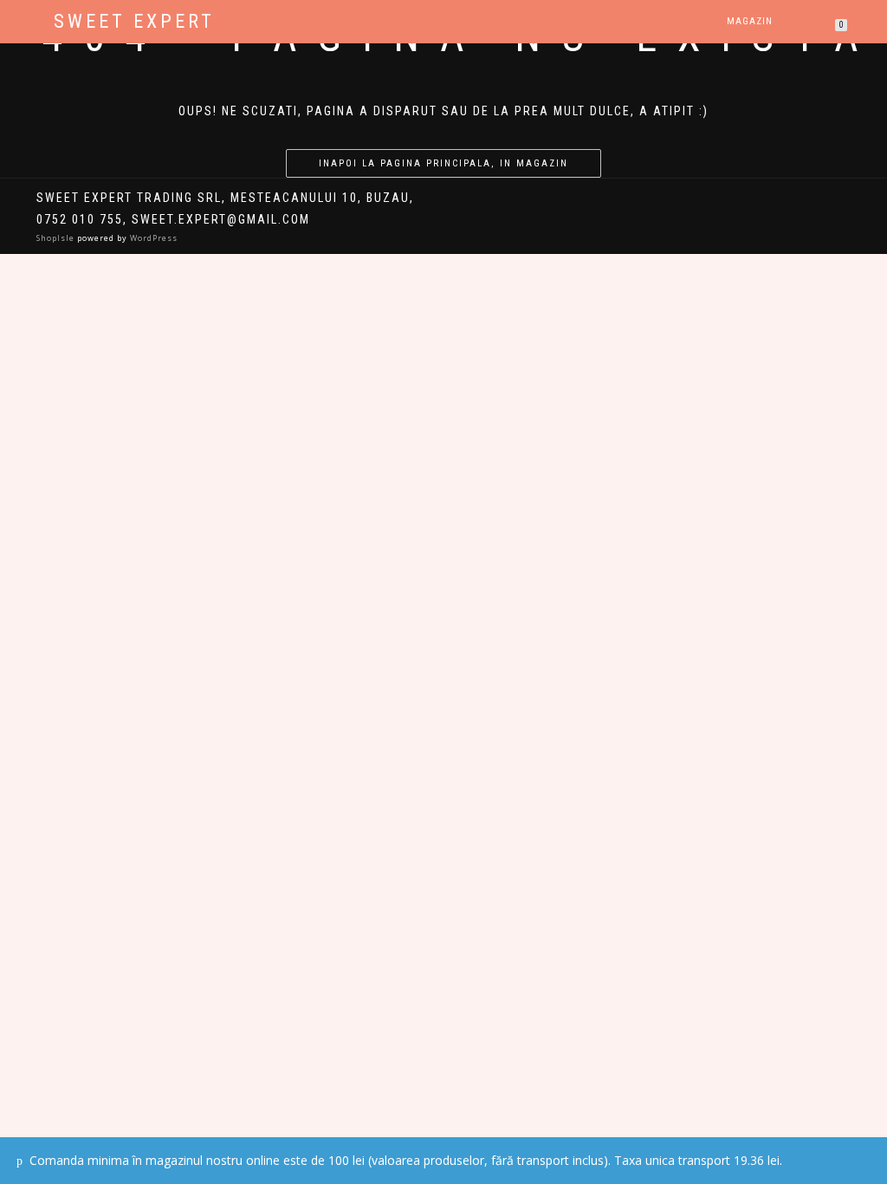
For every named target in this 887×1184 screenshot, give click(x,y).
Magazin (750, 21)
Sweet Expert (134, 21)
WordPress (152, 238)
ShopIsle (56, 238)
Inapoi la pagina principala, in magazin (443, 163)
